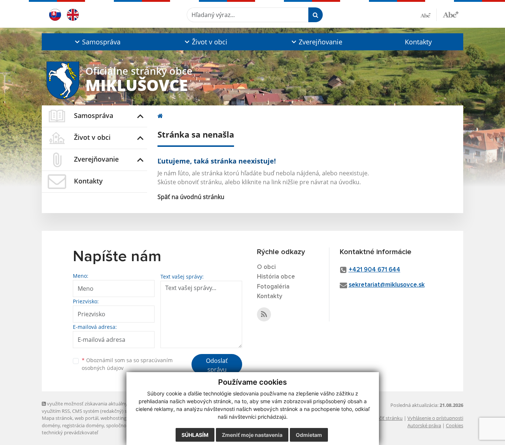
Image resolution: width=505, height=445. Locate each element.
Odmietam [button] (309, 435)
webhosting (113, 418)
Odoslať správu (217, 365)
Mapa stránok (57, 418)
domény (51, 425)
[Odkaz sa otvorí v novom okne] (264, 314)
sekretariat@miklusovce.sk (387, 285)
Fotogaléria (273, 287)
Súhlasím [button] (195, 435)
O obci (266, 267)
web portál (86, 418)
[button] (97, 41)
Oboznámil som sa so (127, 364)
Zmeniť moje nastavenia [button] (252, 435)
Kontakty (418, 41)
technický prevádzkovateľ (70, 432)
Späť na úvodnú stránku (190, 197)
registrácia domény (83, 425)
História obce (276, 277)
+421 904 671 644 (374, 270)
